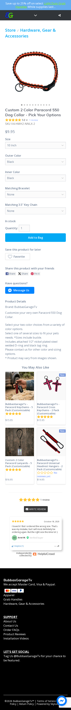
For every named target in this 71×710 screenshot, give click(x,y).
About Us (9, 621)
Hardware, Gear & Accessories (23, 604)
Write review (37, 509)
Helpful (17, 546)
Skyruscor (55, 704)
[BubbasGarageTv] (8, 15)
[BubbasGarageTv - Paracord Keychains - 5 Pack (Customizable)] (19, 386)
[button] (17, 256)
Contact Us (10, 625)
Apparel (8, 595)
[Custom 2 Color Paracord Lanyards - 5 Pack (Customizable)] (19, 442)
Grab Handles (12, 599)
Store (10, 30)
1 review (33, 120)
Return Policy (26, 704)
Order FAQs (11, 630)
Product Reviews (14, 634)
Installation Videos (16, 638)
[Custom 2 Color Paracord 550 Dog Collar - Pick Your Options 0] (35, 72)
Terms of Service (46, 701)
